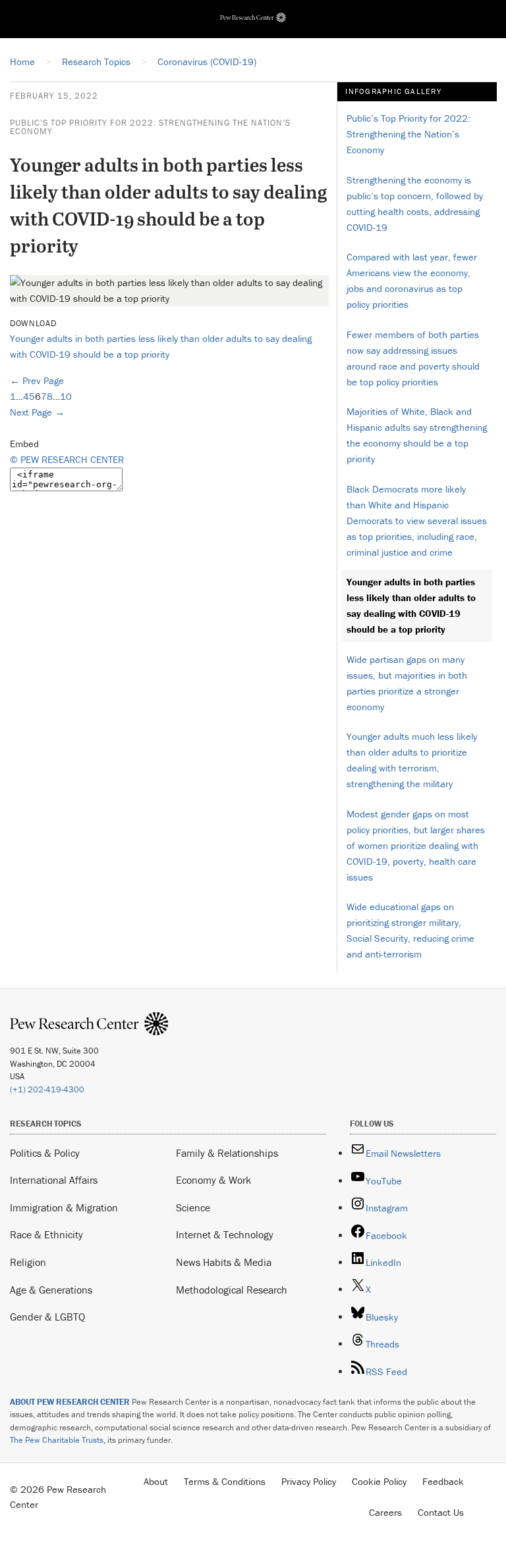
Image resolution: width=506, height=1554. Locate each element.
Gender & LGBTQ (47, 1316)
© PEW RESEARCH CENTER (67, 459)
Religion (28, 1262)
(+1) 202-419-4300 (47, 1089)
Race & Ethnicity (46, 1234)
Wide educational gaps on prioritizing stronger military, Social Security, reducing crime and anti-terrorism (410, 930)
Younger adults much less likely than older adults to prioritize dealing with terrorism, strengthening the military (412, 760)
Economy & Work (213, 1179)
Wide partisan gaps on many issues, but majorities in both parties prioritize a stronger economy (407, 683)
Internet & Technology (224, 1234)
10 (66, 396)
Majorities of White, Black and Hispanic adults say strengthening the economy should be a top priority (417, 435)
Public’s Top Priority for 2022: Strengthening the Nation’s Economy (150, 127)
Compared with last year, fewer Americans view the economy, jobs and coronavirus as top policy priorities (412, 280)
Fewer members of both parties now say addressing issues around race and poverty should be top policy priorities (413, 358)
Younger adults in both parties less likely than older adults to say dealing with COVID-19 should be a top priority (411, 605)
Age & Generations (51, 1289)
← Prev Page (37, 380)
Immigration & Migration (64, 1207)
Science (193, 1207)
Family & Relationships (227, 1152)
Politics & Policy (45, 1152)
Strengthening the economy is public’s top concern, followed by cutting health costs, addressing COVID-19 (415, 203)
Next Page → (37, 412)
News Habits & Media (223, 1262)
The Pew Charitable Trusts (56, 1439)
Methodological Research (231, 1289)
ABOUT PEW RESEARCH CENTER (70, 1401)
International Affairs (54, 1179)
